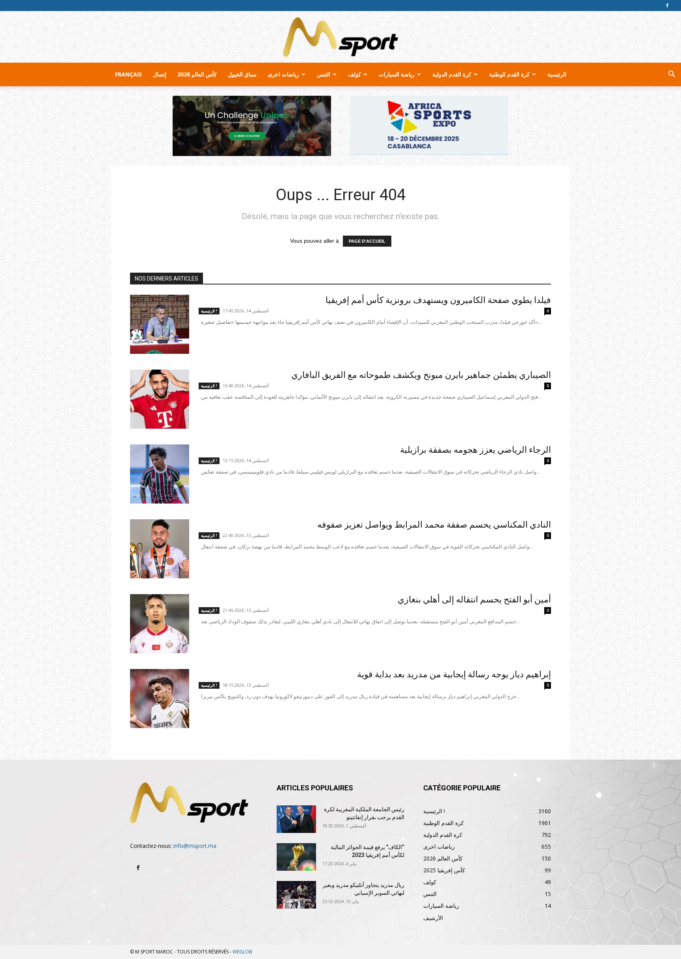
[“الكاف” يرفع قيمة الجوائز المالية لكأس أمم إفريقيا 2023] (296, 857)
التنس (323, 74)
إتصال (159, 74)
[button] (671, 75)
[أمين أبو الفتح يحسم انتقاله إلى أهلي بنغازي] (159, 623)
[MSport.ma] (340, 37)
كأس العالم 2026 (197, 74)
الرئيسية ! (209, 311)
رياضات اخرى (283, 74)
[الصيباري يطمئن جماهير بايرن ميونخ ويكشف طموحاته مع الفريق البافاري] (159, 399)
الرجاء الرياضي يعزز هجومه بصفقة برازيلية (475, 450)
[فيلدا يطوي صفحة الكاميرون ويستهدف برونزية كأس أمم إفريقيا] (159, 324)
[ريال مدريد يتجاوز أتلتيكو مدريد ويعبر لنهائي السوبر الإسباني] (296, 895)
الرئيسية (556, 74)
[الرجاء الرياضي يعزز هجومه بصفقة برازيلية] (159, 474)
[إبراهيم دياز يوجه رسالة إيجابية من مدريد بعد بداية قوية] (159, 698)
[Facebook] (667, 5)
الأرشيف (433, 918)
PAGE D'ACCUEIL (367, 241)
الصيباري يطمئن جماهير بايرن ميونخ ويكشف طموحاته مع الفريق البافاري (421, 375)
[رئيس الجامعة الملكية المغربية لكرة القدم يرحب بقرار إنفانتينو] (296, 819)
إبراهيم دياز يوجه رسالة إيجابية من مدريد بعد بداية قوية (454, 674)
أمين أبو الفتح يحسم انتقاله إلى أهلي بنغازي (474, 599)
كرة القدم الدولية (451, 74)
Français (128, 74)
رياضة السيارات (397, 74)
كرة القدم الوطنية (509, 74)
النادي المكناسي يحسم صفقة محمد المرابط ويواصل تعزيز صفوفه (434, 525)
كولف (354, 74)
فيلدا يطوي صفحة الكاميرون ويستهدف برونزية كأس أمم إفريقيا (438, 300)
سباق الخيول (242, 74)
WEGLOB (242, 951)
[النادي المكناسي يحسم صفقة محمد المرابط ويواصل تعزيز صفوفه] (159, 548)
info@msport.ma (194, 845)
